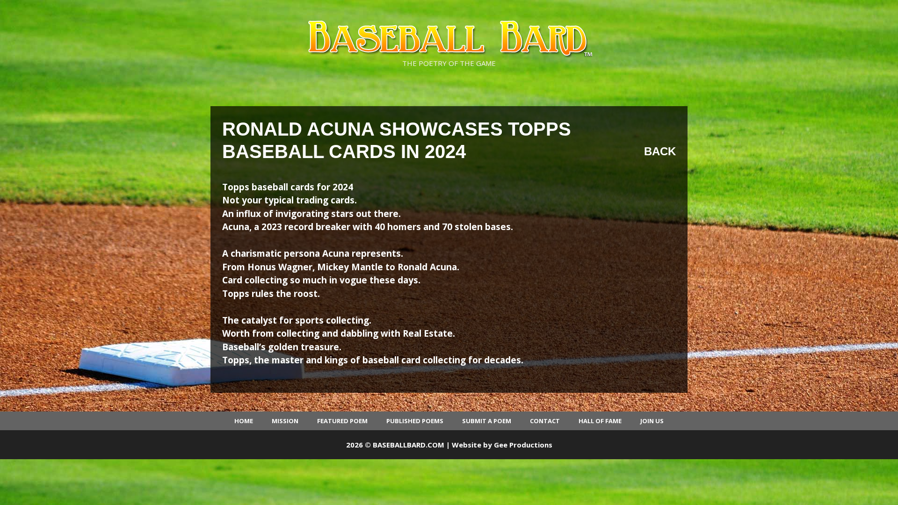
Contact (545, 421)
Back (660, 151)
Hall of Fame (600, 421)
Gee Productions (523, 444)
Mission (285, 421)
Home (243, 421)
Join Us (652, 421)
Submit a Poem (486, 421)
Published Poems (414, 421)
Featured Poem (342, 421)
